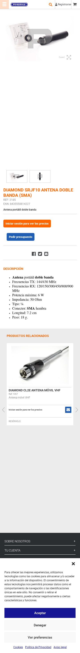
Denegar (40, 625)
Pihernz (19, 4)
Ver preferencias (40, 637)
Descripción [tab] (13, 269)
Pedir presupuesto (20, 237)
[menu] (4, 4)
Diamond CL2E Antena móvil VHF (34, 390)
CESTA (75, 4)
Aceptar (40, 613)
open (50, 4)
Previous (3, 410)
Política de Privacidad (38, 647)
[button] (73, 563)
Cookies (18, 647)
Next (76, 410)
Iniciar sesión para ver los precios (27, 223)
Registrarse (64, 4)
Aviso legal (60, 647)
